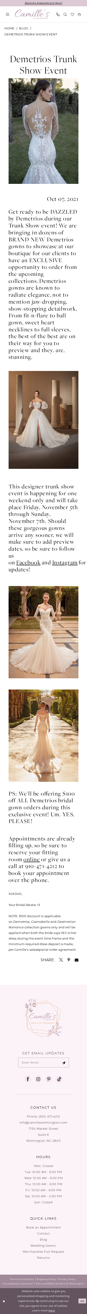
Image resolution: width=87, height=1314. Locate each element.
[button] (7, 14)
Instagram (65, 562)
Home (9, 28)
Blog (23, 28)
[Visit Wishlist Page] (72, 14)
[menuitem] (7, 14)
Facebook (28, 562)
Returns (43, 1257)
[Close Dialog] (4, 1301)
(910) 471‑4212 (49, 1116)
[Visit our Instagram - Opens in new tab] (38, 1079)
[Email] (76, 960)
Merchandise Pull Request (43, 1251)
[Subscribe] (64, 1062)
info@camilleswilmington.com (43, 1122)
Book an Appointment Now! (43, 3)
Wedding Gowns (43, 1245)
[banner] (32, 14)
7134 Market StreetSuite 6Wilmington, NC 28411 (43, 1134)
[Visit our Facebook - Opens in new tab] (27, 1079)
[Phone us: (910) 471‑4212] (58, 14)
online (31, 859)
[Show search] (65, 14)
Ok (82, 1301)
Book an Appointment (43, 1227)
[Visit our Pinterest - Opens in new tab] (48, 1079)
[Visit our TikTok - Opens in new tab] (59, 1079)
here (51, 1310)
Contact (43, 1233)
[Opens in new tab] (61, 960)
